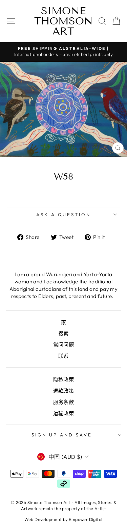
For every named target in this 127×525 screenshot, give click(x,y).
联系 (63, 356)
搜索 (63, 333)
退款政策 (63, 391)
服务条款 (63, 402)
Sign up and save (61, 434)
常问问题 (63, 344)
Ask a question (63, 214)
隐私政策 (63, 379)
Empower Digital (85, 519)
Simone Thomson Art (63, 21)
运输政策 (63, 413)
